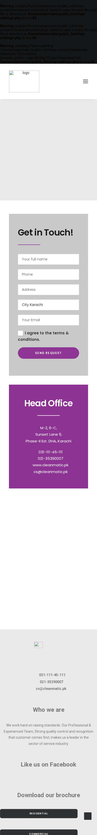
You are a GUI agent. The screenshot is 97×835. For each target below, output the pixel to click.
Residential (39, 813)
